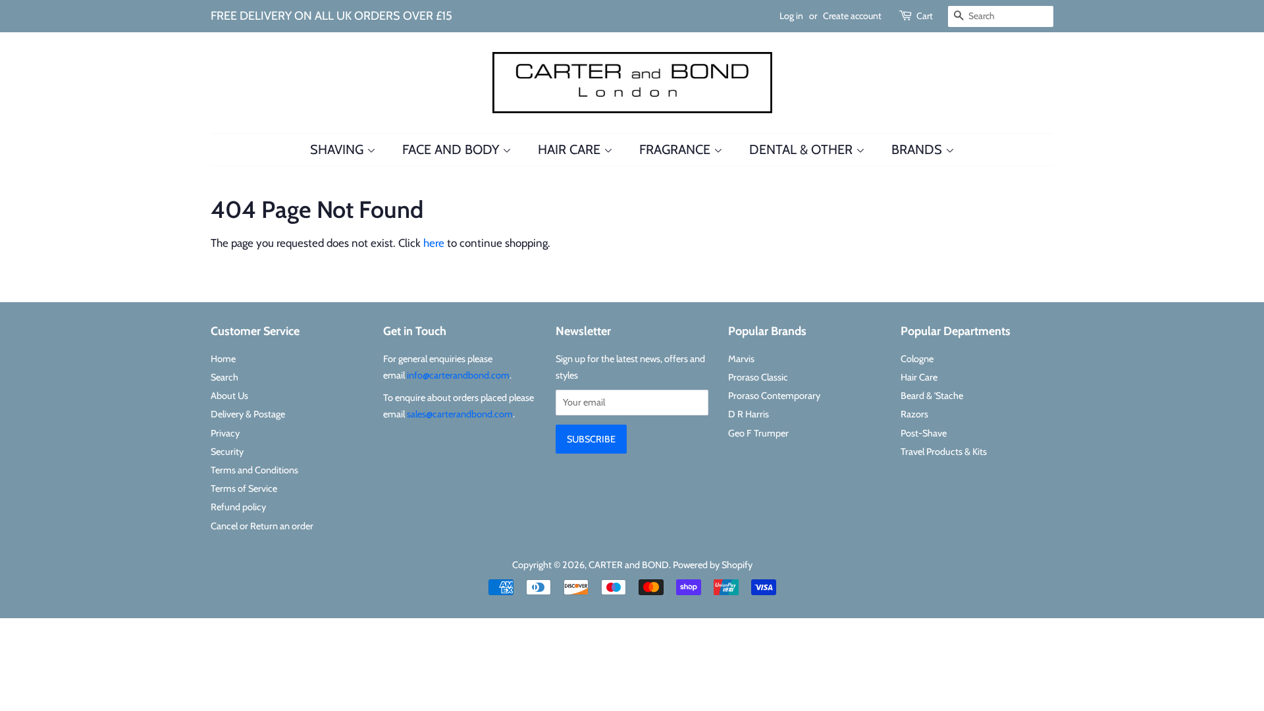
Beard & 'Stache (932, 396)
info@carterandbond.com (458, 375)
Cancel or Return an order (262, 526)
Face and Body (452, 149)
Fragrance (676, 149)
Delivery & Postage (248, 414)
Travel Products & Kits (944, 452)
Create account (852, 16)
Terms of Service (244, 488)
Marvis (741, 359)
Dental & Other (802, 149)
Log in (791, 16)
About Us (229, 396)
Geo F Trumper (758, 433)
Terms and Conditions (254, 470)
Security (227, 452)
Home (223, 359)
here (433, 243)
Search (224, 377)
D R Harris (748, 414)
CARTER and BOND (629, 565)
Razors (914, 414)
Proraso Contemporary (774, 396)
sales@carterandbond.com (460, 414)
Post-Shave (924, 433)
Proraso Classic (758, 377)
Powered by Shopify (712, 565)
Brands (918, 149)
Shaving (338, 149)
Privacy (225, 433)
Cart (924, 16)
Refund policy (238, 507)
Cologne (917, 359)
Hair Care (571, 149)
